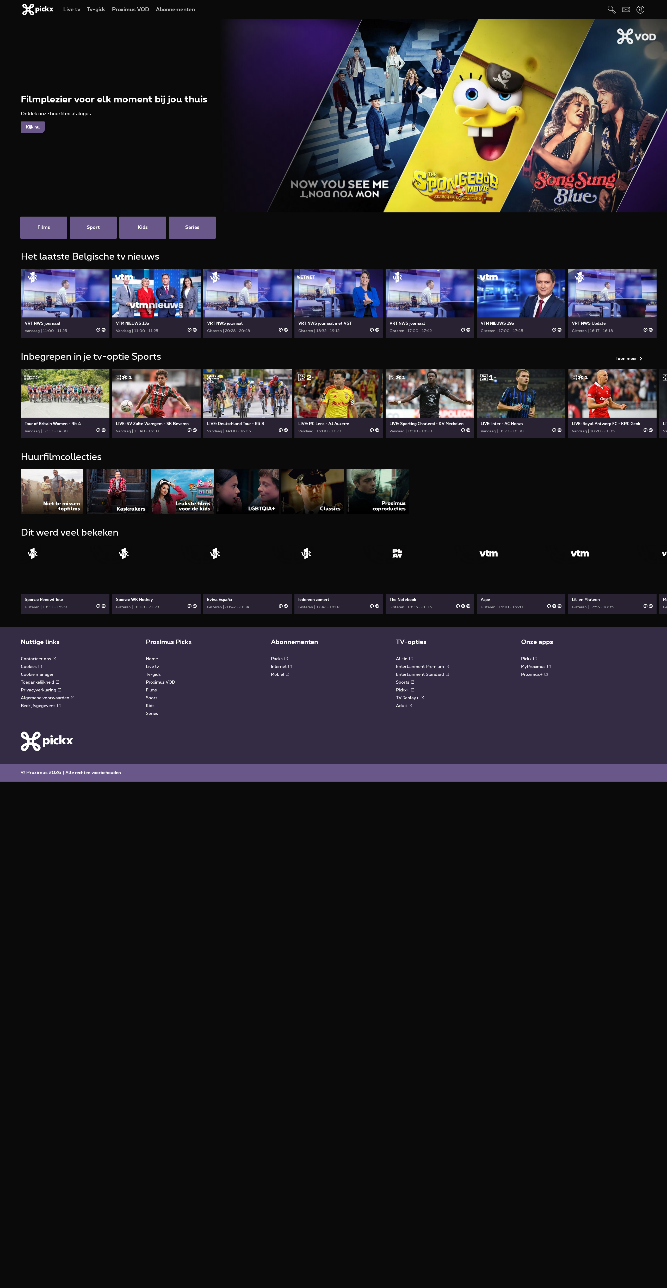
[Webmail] (626, 9)
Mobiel (278, 774)
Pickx (527, 759)
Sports (403, 782)
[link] (65, 303)
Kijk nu (33, 127)
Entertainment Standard (420, 774)
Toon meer (626, 258)
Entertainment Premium (420, 767)
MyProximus (534, 767)
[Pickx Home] (47, 841)
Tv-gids (153, 774)
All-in (402, 759)
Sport (151, 798)
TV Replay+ (408, 798)
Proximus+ (532, 774)
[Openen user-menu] (640, 9)
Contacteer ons (36, 759)
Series (152, 814)
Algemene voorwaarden (45, 798)
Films (151, 790)
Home (152, 759)
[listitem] (52, 591)
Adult (402, 806)
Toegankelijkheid (38, 782)
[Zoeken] (611, 9)
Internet (279, 767)
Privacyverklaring (39, 790)
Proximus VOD (160, 782)
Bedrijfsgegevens (39, 806)
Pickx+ (403, 790)
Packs (277, 759)
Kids (150, 806)
